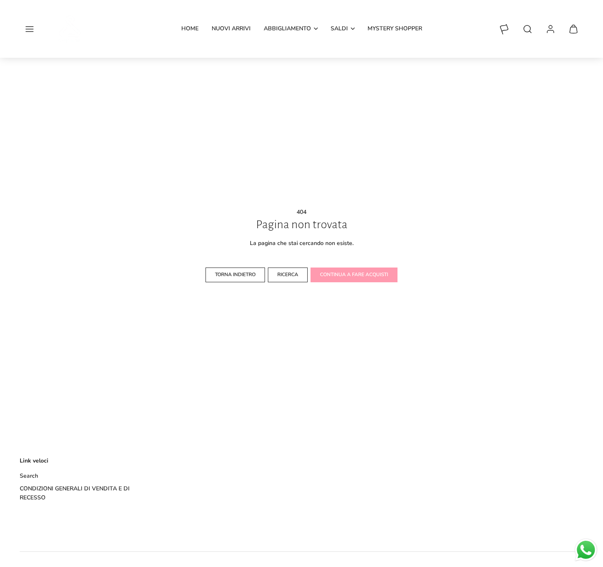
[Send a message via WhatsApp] (586, 550)
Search (29, 476)
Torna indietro (235, 274)
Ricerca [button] (287, 274)
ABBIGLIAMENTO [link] (287, 28)
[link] (550, 29)
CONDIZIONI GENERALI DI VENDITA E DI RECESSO (75, 493)
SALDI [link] (339, 28)
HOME (190, 28)
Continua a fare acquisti (354, 274)
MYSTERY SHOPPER (395, 28)
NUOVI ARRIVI (231, 28)
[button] (29, 29)
